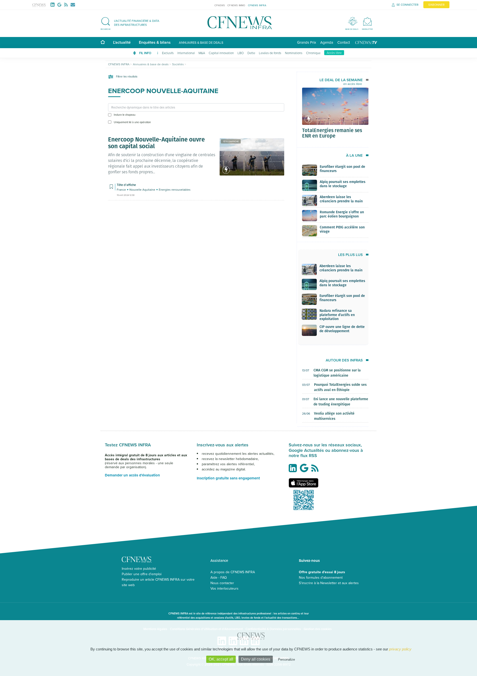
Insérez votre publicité (139, 568)
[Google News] (60, 4)
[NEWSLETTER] (367, 21)
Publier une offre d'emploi (141, 573)
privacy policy (400, 649)
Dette (251, 53)
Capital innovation (221, 53)
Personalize (286, 659)
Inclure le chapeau (124, 115)
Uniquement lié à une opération (132, 122)
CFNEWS (219, 5)
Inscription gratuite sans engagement (228, 478)
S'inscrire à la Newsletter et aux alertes (329, 582)
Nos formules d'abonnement (321, 577)
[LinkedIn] (53, 4)
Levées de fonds (270, 53)
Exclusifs (168, 53)
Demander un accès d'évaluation (132, 475)
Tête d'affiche (231, 141)
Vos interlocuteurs (224, 588)
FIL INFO (145, 53)
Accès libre (334, 52)
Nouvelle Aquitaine (142, 189)
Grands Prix (306, 42)
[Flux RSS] (67, 4)
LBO (241, 53)
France (122, 189)
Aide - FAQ (218, 577)
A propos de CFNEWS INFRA (232, 571)
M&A (202, 53)
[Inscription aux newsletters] (73, 4)
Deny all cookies (255, 659)
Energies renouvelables (175, 189)
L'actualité (122, 42)
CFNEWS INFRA (257, 5)
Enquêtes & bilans (155, 42)
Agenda (326, 42)
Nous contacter (222, 582)
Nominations (293, 53)
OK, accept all (221, 659)
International (186, 53)
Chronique (313, 53)
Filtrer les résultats (126, 76)
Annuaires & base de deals (201, 42)
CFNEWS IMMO (236, 5)
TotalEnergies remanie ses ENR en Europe (332, 132)
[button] (132, 22)
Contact (343, 42)
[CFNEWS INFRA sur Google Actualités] (305, 470)
